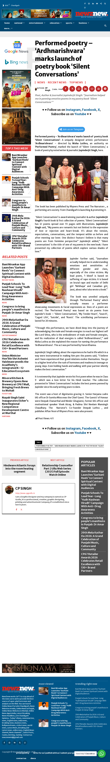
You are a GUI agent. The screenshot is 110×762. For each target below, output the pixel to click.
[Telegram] (105, 89)
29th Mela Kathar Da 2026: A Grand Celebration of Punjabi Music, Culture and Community (21, 222)
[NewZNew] (91, 15)
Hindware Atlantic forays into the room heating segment (20, 468)
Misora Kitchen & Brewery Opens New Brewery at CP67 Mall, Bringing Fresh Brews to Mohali (16, 384)
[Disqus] (38, 553)
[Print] (98, 89)
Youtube (80, 114)
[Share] (101, 3)
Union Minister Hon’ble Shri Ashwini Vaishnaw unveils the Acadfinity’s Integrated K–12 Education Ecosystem (15, 363)
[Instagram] (89, 3)
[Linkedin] (93, 3)
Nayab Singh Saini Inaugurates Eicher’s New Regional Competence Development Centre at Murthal (15, 405)
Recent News (8, 280)
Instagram (73, 110)
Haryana (6, 416)
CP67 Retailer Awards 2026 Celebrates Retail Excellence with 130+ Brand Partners (21, 242)
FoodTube (7, 394)
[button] (105, 25)
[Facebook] (85, 3)
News (4, 303)
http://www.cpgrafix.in (25, 493)
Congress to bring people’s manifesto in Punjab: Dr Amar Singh (21, 205)
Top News (76, 82)
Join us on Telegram (72, 129)
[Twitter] (105, 3)
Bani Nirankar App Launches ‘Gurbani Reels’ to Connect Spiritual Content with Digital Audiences (20, 163)
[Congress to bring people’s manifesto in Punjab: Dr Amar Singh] (6, 202)
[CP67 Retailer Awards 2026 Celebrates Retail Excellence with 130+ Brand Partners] (6, 238)
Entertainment (9, 335)
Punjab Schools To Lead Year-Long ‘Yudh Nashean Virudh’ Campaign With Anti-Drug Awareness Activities (21, 186)
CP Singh (47, 89)
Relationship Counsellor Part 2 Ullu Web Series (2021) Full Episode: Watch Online (57, 470)
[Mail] (97, 3)
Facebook (89, 110)
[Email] (92, 89)
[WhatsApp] (85, 7)
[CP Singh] (36, 89)
